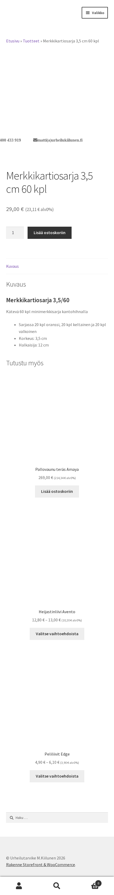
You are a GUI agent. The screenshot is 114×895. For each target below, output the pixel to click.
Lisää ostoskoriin (49, 232)
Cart (87, 881)
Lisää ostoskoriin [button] (57, 491)
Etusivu (12, 40)
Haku (57, 886)
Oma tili (19, 886)
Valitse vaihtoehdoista (57, 633)
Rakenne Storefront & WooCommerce (40, 864)
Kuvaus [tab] (12, 266)
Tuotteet (31, 40)
